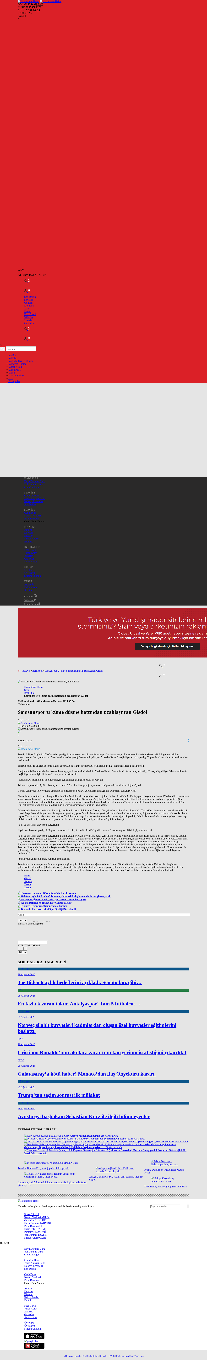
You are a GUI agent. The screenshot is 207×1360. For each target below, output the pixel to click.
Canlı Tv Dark (31, 495)
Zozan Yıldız (15, 366)
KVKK (112, 1356)
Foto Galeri (30, 314)
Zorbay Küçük (16, 375)
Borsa (31, 1214)
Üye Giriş (29, 570)
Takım (27, 884)
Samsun (28, 881)
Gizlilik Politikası (91, 1356)
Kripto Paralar (31, 538)
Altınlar (28, 529)
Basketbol (37, 670)
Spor (26, 308)
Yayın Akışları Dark (34, 498)
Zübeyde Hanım (17, 364)
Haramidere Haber (33, 687)
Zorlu (11, 372)
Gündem (28, 302)
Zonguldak (14, 381)
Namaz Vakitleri (32, 515)
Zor (10, 378)
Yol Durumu (35, 1234)
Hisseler (28, 535)
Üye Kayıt (29, 573)
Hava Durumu (37, 1223)
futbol (27, 875)
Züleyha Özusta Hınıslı (20, 361)
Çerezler (103, 1356)
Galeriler (29, 596)
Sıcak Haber (30, 561)
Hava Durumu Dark (34, 481)
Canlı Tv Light (31, 487)
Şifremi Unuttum (32, 575)
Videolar (28, 317)
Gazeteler (29, 323)
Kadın (27, 311)
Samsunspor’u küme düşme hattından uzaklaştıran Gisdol (73, 670)
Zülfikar (12, 358)
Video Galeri (30, 552)
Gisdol (27, 878)
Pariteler (28, 541)
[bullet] (42, 921)
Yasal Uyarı (139, 1356)
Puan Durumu (31, 518)
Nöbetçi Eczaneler (33, 501)
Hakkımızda (30, 587)
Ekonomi (29, 305)
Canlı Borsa (30, 512)
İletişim (28, 590)
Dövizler (28, 532)
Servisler (28, 299)
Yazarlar (28, 320)
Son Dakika (30, 296)
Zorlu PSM (14, 369)
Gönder (22, 920)
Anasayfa (29, 584)
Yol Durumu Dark (33, 484)
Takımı (27, 887)
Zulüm (12, 355)
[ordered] (39, 921)
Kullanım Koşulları (124, 1356)
